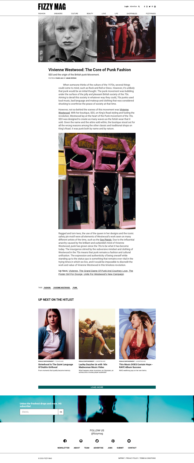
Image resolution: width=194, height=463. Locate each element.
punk (75, 288)
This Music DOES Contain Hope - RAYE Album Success (136, 366)
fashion (41, 14)
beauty (90, 14)
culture (74, 14)
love (104, 14)
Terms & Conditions (148, 458)
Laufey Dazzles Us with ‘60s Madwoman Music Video (93, 366)
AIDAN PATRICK (71, 78)
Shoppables (132, 14)
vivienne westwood (61, 288)
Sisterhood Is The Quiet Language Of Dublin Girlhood (55, 366)
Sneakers (58, 14)
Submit (120, 448)
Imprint (121, 458)
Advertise (133, 6)
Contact (132, 448)
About (77, 448)
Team (86, 448)
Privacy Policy (132, 458)
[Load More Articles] (97, 387)
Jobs (110, 448)
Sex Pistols (106, 239)
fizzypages (151, 14)
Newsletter (63, 448)
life (116, 14)
